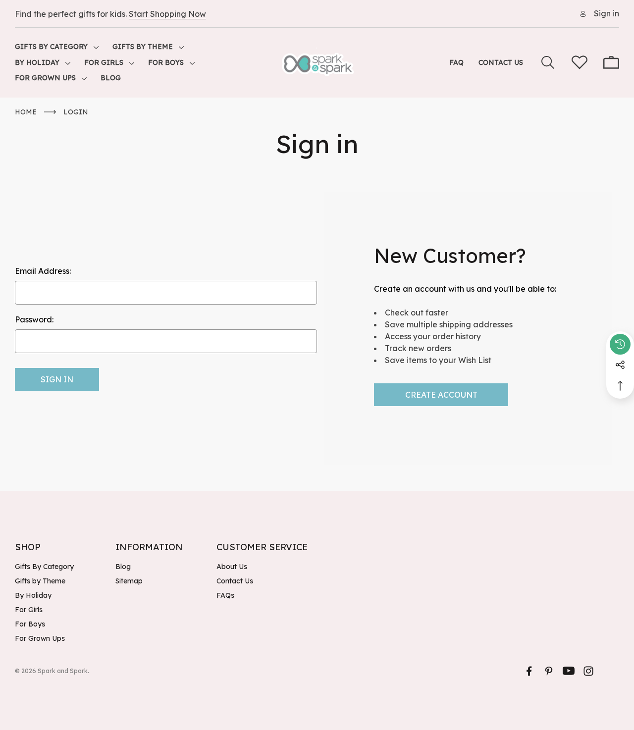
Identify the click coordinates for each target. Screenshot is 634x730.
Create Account (441, 395)
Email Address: (43, 271)
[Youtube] (569, 671)
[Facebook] (529, 671)
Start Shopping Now (167, 14)
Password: (34, 319)
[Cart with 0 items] (611, 62)
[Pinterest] (549, 671)
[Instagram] (588, 671)
